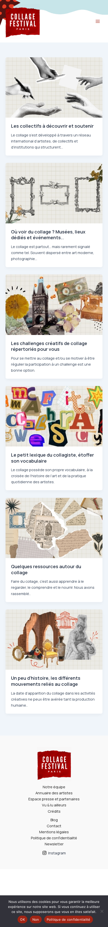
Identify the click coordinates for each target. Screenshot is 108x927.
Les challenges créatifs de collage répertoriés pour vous (49, 346)
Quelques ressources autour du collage (46, 569)
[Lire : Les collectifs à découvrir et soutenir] (54, 86)
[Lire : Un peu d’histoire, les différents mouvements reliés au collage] (54, 639)
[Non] (101, 911)
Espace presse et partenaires (54, 798)
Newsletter (54, 843)
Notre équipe (54, 786)
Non (35, 919)
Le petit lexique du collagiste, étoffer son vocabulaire (52, 458)
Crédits (54, 811)
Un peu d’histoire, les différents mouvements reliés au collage (45, 681)
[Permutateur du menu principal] (97, 21)
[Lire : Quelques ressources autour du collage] (54, 527)
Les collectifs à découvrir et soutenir (52, 126)
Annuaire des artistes (54, 792)
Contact (54, 825)
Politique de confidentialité (54, 837)
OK (22, 919)
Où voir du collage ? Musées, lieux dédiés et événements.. (48, 235)
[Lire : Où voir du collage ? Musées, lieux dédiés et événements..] (54, 192)
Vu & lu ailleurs (54, 804)
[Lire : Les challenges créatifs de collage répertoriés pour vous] (54, 304)
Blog (54, 819)
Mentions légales (54, 831)
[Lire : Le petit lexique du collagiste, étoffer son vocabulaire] (54, 415)
